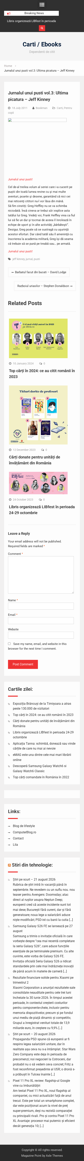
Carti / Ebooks (42, 44)
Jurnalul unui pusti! (20, 179)
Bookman (41, 108)
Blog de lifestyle (24, 826)
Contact (18, 838)
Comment (15, 554)
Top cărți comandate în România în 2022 (41, 777)
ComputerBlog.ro (24, 832)
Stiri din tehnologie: (32, 865)
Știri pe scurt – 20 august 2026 (34, 1034)
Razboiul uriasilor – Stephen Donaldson (43, 286)
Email (12, 615)
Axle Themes (54, 1155)
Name (13, 600)
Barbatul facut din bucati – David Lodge (40, 272)
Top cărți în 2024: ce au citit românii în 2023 (43, 715)
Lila (15, 845)
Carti (60, 108)
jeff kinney (19, 259)
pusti (37, 259)
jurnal (29, 259)
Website (13, 629)
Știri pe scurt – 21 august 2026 (34, 879)
